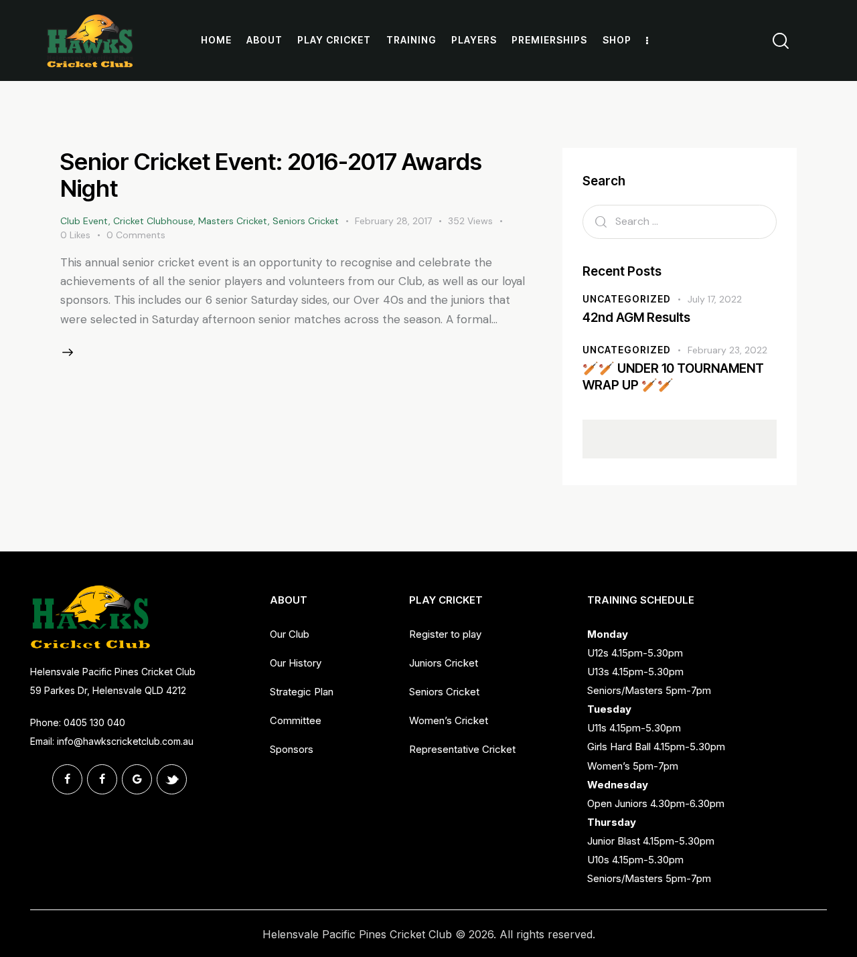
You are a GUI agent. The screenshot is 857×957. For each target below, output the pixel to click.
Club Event (84, 221)
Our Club (289, 634)
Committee (295, 720)
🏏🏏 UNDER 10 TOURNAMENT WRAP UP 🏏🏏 (673, 377)
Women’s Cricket (448, 720)
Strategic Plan (301, 691)
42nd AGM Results (636, 317)
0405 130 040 (94, 722)
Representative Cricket (462, 749)
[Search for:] (679, 220)
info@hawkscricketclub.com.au (125, 741)
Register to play (445, 634)
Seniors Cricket (305, 221)
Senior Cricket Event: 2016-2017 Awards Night (271, 174)
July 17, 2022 (715, 299)
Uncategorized (626, 298)
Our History (295, 663)
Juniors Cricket (443, 663)
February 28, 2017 (393, 221)
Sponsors (291, 749)
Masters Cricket (233, 221)
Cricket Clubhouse (153, 221)
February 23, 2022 (727, 350)
